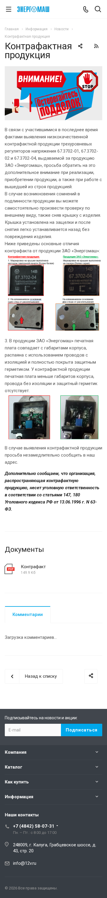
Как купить (17, 782)
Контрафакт (33, 566)
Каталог (13, 767)
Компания (15, 752)
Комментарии (27, 614)
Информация (19, 796)
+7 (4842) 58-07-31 (33, 826)
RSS (96, 46)
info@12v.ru (24, 863)
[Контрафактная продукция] (53, 69)
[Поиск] (98, 10)
